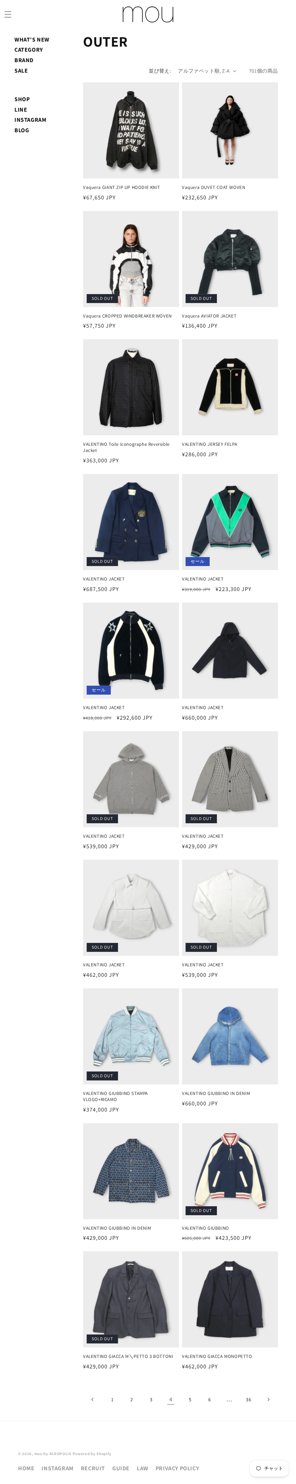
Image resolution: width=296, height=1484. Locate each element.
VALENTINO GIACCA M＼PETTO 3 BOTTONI (128, 1356)
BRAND (24, 60)
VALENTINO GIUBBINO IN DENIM (216, 1093)
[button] (8, 14)
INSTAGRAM (30, 120)
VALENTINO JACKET (104, 579)
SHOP (22, 99)
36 (248, 1399)
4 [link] (171, 1399)
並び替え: (160, 71)
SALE (21, 70)
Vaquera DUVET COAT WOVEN (213, 187)
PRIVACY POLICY (177, 1468)
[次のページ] (268, 1399)
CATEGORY (28, 49)
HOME (26, 1468)
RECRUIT (93, 1468)
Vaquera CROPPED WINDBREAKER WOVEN (127, 316)
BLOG (21, 130)
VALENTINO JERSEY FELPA (209, 444)
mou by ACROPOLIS (52, 1453)
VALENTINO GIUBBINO (205, 1228)
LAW (142, 1468)
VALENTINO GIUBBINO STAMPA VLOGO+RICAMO (115, 1097)
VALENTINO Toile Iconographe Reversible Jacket (126, 447)
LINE (20, 109)
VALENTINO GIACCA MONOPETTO (217, 1356)
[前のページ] (93, 1399)
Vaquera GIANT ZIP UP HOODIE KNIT (121, 187)
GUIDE (121, 1468)
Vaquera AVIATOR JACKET (209, 316)
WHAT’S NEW (31, 39)
